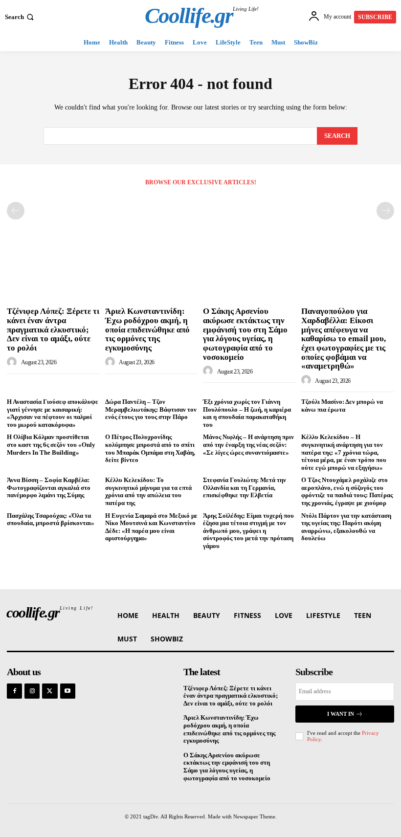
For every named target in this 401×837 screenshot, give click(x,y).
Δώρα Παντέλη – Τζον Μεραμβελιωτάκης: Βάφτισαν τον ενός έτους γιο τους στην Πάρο (151, 409)
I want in (340, 714)
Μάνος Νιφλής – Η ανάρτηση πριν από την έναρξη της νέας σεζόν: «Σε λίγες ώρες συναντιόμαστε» (248, 444)
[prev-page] (15, 211)
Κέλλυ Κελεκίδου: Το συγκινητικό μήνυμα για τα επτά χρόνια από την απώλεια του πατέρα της (148, 491)
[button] (20, 16)
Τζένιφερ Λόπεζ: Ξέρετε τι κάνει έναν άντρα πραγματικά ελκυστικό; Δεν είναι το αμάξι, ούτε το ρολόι (53, 329)
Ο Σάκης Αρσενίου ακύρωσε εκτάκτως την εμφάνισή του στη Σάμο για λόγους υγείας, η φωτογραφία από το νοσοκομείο (245, 334)
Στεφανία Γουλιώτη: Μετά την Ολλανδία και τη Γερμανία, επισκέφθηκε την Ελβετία (244, 487)
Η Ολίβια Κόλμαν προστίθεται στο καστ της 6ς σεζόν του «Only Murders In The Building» (51, 444)
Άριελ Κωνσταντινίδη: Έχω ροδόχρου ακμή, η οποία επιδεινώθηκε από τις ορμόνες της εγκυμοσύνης (147, 329)
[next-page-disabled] (385, 211)
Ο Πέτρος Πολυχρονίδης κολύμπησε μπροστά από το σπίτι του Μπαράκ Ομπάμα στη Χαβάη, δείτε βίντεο (150, 448)
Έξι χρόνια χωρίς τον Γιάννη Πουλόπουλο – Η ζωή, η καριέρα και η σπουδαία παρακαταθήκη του (247, 413)
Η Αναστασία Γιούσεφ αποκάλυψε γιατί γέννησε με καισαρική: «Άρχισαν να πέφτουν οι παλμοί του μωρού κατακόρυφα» (52, 413)
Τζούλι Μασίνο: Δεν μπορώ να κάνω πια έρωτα (342, 405)
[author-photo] (13, 362)
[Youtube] (67, 691)
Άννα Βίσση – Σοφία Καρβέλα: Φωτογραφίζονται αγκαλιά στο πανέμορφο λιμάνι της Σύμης (48, 487)
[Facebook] (14, 691)
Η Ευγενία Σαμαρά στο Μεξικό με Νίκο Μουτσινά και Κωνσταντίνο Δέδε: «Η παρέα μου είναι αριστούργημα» (151, 527)
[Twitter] (49, 691)
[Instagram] (32, 691)
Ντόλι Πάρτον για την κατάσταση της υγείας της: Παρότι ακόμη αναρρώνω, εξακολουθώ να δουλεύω (346, 527)
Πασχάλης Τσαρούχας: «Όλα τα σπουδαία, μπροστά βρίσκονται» (50, 519)
